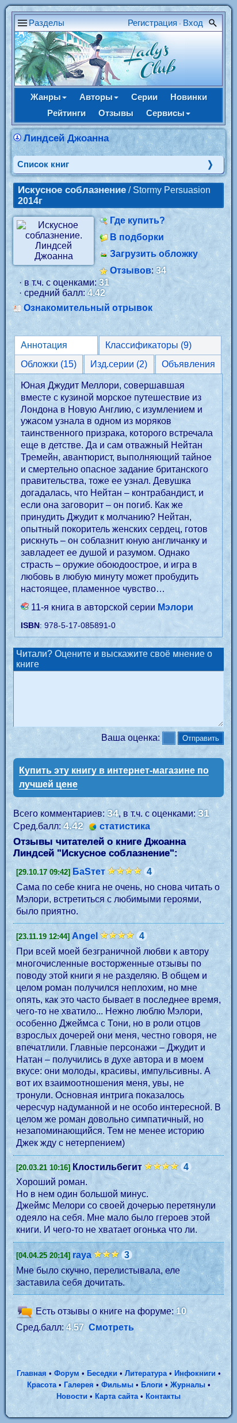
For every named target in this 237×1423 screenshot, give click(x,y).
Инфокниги (195, 1373)
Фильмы (117, 1384)
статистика (125, 826)
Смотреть (111, 1327)
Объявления (188, 364)
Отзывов (130, 270)
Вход (193, 23)
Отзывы (115, 113)
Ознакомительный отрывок (88, 308)
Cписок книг (43, 164)
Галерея (79, 1384)
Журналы (187, 1384)
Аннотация (44, 345)
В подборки (137, 237)
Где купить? (137, 220)
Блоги (152, 1384)
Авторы (96, 97)
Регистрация (152, 23)
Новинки (188, 97)
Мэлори (175, 607)
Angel (85, 936)
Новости (71, 1396)
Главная (32, 1373)
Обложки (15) (49, 364)
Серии (144, 97)
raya (81, 1255)
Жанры (45, 97)
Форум (66, 1373)
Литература (146, 1373)
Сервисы (165, 113)
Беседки (102, 1373)
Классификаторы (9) (148, 345)
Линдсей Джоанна (66, 138)
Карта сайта (116, 1396)
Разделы (46, 23)
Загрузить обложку (154, 254)
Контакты (163, 1396)
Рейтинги (66, 113)
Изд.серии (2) (118, 364)
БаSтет (88, 871)
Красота (41, 1384)
